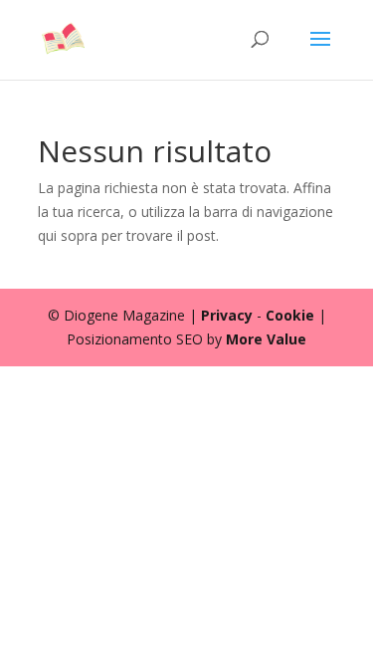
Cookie (290, 315)
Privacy (227, 315)
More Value (266, 339)
